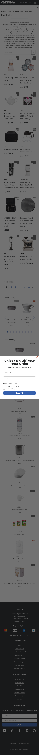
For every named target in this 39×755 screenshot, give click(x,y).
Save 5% (19, 393)
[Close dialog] (37, 357)
